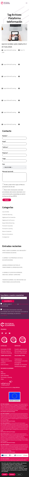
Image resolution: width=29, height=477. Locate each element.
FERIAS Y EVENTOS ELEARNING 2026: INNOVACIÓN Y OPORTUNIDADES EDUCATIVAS (14, 251)
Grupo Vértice (16, 387)
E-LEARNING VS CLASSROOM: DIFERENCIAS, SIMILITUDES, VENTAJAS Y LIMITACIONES (12, 273)
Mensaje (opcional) (7, 171)
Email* (4, 141)
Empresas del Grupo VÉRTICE (10, 196)
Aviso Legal (15, 184)
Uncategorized (5, 237)
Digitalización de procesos (8, 220)
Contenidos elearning (7, 214)
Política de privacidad (23, 304)
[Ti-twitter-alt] (5, 333)
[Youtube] (9, 333)
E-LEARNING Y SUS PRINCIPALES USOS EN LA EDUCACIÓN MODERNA (12, 259)
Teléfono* (5, 147)
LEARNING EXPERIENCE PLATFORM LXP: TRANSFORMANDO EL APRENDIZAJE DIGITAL (12, 266)
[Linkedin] (2, 333)
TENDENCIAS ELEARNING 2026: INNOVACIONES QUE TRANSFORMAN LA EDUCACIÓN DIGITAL (14, 281)
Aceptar (4, 474)
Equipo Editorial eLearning (8, 223)
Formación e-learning (7, 228)
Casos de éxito (5, 212)
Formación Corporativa (7, 226)
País (7, 165)
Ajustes (19, 474)
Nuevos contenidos (6, 231)
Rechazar (12, 474)
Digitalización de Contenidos (8, 217)
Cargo (4, 159)
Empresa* (5, 153)
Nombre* (4, 136)
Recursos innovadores (7, 234)
